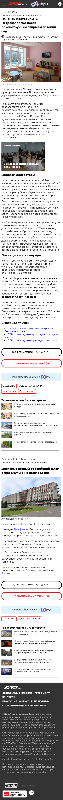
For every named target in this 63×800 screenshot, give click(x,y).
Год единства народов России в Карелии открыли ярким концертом (33, 670)
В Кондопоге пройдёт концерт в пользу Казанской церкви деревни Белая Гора (32, 661)
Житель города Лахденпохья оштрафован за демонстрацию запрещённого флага (34, 642)
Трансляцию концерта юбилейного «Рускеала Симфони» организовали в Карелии (35, 651)
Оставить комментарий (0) (32, 363)
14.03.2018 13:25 (9, 12)
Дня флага (20, 529)
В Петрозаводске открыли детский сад (31, 340)
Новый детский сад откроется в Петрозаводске (36, 442)
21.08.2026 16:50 (9, 459)
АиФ (27, 518)
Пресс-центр (42, 693)
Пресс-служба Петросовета (16, 84)
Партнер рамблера (28, 785)
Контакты (8, 697)
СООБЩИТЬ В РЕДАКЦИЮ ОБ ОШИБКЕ (24, 705)
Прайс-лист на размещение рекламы (25, 701)
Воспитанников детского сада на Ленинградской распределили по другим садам (36, 424)
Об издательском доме (17, 693)
